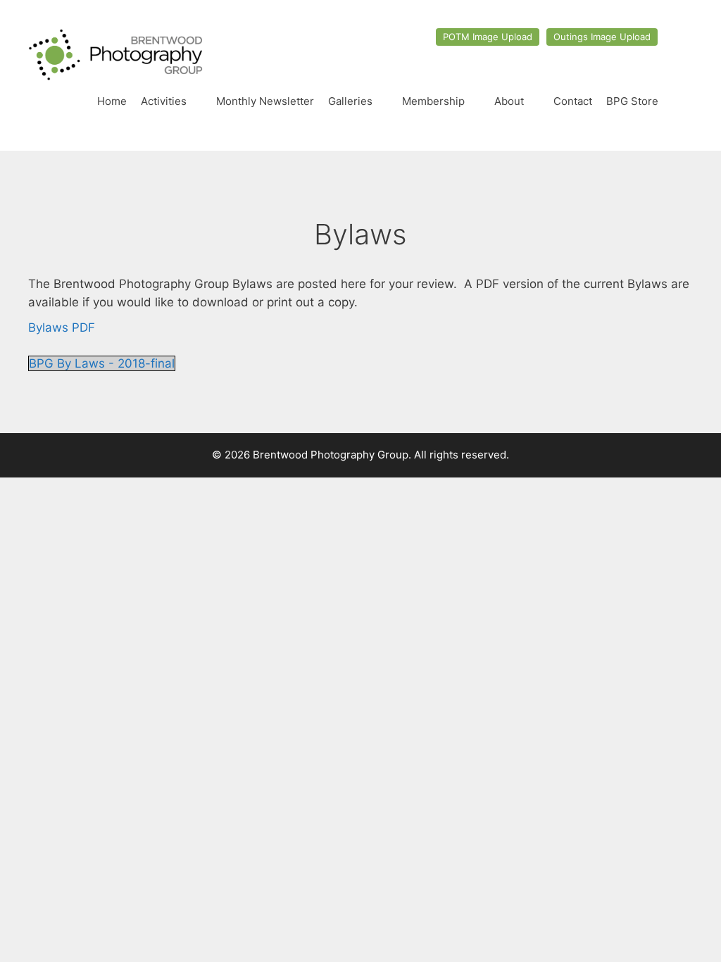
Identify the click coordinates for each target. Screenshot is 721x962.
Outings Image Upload (602, 36)
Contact (572, 101)
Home (112, 101)
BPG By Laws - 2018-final (102, 363)
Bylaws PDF (61, 327)
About (509, 101)
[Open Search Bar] (679, 101)
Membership (433, 101)
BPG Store (632, 101)
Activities (164, 101)
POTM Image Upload (487, 36)
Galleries (350, 101)
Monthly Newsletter (265, 101)
